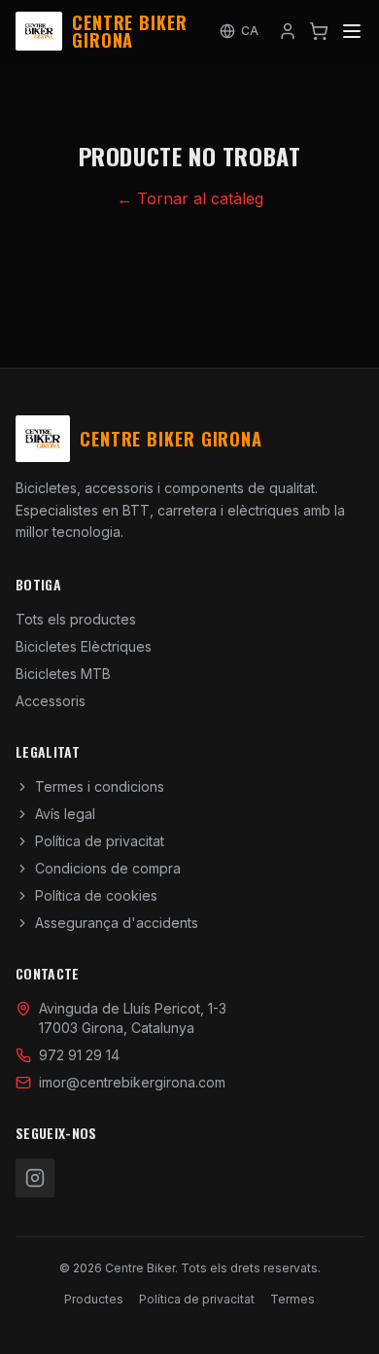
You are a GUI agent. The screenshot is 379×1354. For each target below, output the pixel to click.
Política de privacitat (99, 841)
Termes (292, 1299)
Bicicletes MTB (63, 673)
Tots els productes (76, 619)
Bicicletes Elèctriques (84, 646)
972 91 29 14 (79, 1055)
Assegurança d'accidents (116, 922)
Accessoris (51, 701)
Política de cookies (96, 895)
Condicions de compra (108, 868)
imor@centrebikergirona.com (132, 1082)
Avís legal (65, 813)
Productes (93, 1299)
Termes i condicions (99, 786)
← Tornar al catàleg (190, 198)
